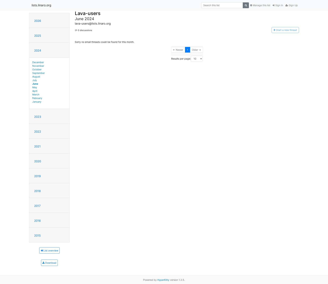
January (36, 101)
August (36, 76)
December (38, 62)
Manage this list (261, 5)
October (37, 69)
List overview (50, 250)
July (34, 80)
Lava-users (87, 13)
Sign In (279, 5)
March (35, 94)
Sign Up (293, 5)
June (35, 83)
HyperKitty (163, 279)
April (34, 90)
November (38, 65)
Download (50, 262)
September (38, 73)
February (37, 98)
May (34, 87)
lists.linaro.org (41, 5)
